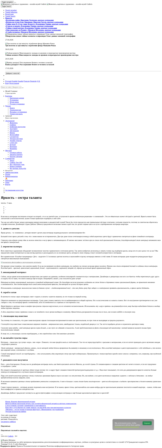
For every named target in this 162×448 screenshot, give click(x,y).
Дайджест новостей (12, 73)
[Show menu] (15, 2)
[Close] (22, 87)
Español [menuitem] (20, 81)
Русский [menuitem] (8, 81)
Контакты (23, 444)
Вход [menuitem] (7, 83)
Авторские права (77, 446)
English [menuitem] (14, 81)
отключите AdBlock (8, 422)
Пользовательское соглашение (35, 446)
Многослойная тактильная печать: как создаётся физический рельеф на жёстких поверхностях (40, 403)
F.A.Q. (10, 444)
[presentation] (83, 211)
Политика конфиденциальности (59, 446)
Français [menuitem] (27, 81)
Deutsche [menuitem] (33, 81)
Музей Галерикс (11, 92)
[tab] (5, 207)
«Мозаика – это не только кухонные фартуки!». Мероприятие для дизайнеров (34, 409)
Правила (19, 446)
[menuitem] (38, 81)
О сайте (16, 444)
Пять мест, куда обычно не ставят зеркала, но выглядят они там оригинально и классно (38, 407)
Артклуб (11, 117)
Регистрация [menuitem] (14, 83)
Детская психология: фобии (15, 411)
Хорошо (147, 423)
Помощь (4, 444)
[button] (11, 10)
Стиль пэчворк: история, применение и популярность (25, 405)
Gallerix (10, 436)
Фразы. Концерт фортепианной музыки (20, 402)
